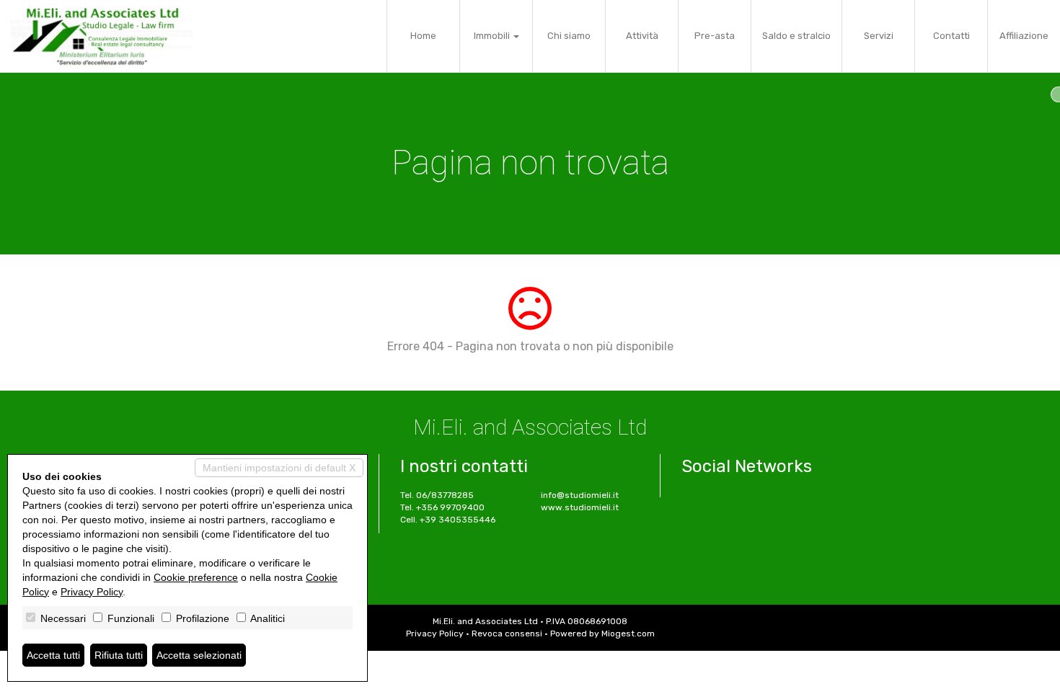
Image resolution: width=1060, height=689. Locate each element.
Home (423, 35)
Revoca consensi (507, 633)
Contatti (951, 35)
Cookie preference (196, 577)
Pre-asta (714, 35)
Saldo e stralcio (796, 35)
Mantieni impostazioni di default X (279, 468)
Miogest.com (628, 633)
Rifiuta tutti (118, 655)
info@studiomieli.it (580, 495)
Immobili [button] (493, 35)
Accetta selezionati (199, 655)
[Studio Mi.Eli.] (101, 36)
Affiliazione (1023, 35)
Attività (642, 35)
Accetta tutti (53, 655)
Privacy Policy (435, 633)
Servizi (878, 35)
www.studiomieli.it (580, 507)
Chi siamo (569, 35)
